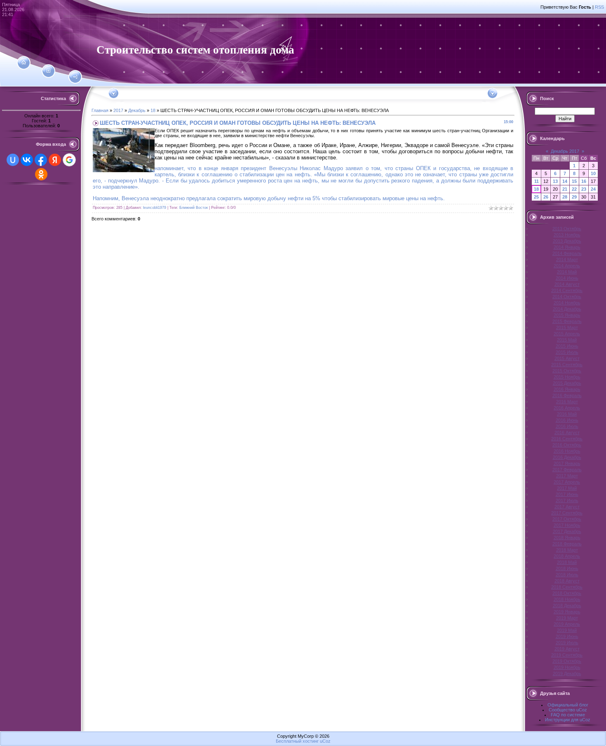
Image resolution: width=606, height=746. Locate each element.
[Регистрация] (48, 70)
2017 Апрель (567, 481)
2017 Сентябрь (567, 512)
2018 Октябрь (566, 593)
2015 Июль (567, 352)
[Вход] (75, 77)
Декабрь (137, 110)
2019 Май (567, 630)
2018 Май (567, 562)
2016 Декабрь (567, 457)
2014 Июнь (567, 278)
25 (536, 196)
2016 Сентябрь (567, 438)
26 (545, 196)
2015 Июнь (567, 346)
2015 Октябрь (566, 370)
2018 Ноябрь (567, 599)
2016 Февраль (567, 395)
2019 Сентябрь (567, 654)
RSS (599, 7)
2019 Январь (567, 611)
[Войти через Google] (69, 159)
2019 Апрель (567, 624)
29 (574, 196)
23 (583, 189)
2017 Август (567, 506)
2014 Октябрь (566, 296)
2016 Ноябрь (567, 451)
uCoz (325, 741)
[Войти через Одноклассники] (41, 174)
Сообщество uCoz (568, 709)
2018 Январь (567, 537)
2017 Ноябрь (567, 525)
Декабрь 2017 (565, 151)
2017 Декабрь (567, 531)
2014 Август (567, 284)
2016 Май (567, 414)
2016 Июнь (567, 420)
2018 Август (567, 580)
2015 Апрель (567, 333)
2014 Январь (567, 247)
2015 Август (567, 358)
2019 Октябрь (566, 661)
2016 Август (567, 432)
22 (574, 189)
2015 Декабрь (567, 383)
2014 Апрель (567, 265)
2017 (118, 110)
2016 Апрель (567, 407)
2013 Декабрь (567, 241)
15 (574, 181)
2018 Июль (567, 574)
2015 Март (567, 327)
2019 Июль (567, 642)
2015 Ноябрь (567, 376)
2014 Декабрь (567, 308)
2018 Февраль (567, 543)
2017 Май (567, 488)
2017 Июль (567, 500)
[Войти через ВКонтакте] (27, 160)
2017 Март (567, 475)
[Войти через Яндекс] (55, 160)
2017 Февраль (567, 469)
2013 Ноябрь (567, 234)
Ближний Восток (193, 208)
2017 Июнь (567, 494)
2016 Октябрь (566, 444)
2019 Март (567, 617)
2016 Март (567, 401)
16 (583, 181)
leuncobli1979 (154, 208)
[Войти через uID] (13, 160)
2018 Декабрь (567, 605)
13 (555, 181)
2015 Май (567, 339)
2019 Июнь (567, 636)
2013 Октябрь (566, 228)
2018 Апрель (567, 556)
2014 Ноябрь (567, 302)
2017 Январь (567, 463)
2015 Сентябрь (567, 364)
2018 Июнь (567, 568)
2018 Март (567, 549)
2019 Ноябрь (567, 667)
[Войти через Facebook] (41, 160)
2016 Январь (567, 389)
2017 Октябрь (566, 519)
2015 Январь (567, 315)
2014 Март (567, 259)
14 (564, 181)
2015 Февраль (567, 321)
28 (564, 196)
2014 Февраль (567, 253)
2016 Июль (567, 426)
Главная (100, 110)
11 (536, 181)
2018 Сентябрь (567, 587)
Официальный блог (567, 704)
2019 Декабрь (567, 673)
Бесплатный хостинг (297, 741)
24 (593, 189)
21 (564, 189)
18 (152, 110)
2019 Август (567, 648)
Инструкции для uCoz (567, 719)
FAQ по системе (568, 714)
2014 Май (567, 271)
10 (593, 173)
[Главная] (23, 62)
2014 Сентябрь (567, 290)
